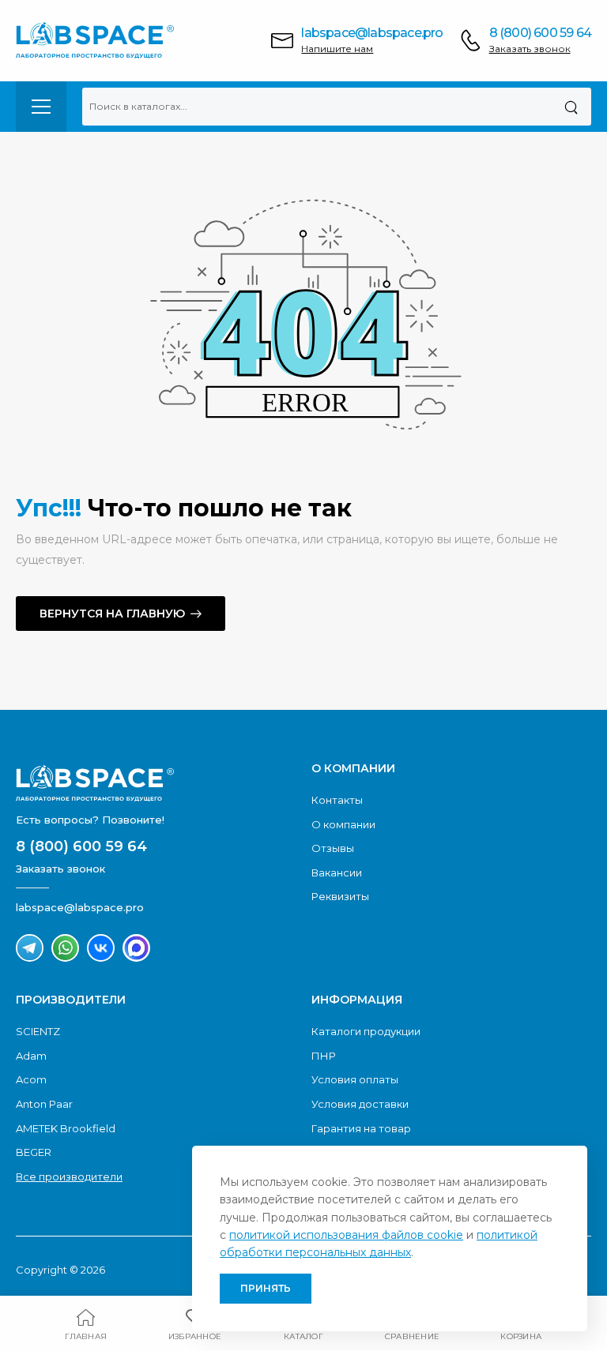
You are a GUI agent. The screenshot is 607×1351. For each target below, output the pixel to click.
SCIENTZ (38, 1031)
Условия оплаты (354, 1079)
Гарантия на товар (361, 1128)
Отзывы (332, 848)
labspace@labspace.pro (372, 32)
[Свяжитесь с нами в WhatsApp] (65, 948)
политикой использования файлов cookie (346, 1235)
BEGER (33, 1152)
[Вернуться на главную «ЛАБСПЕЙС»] (156, 783)
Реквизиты (340, 896)
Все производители (69, 1176)
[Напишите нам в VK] (101, 948)
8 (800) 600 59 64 (540, 32)
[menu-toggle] (41, 106)
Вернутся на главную (112, 613)
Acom (31, 1079)
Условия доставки (360, 1104)
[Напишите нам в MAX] (136, 948)
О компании (343, 824)
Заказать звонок (530, 48)
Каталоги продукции (365, 1031)
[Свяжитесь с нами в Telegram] (29, 948)
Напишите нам (337, 48)
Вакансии (336, 872)
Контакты (337, 800)
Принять (265, 1288)
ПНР (323, 1055)
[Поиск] (571, 107)
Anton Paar (44, 1104)
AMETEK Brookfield (65, 1128)
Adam (31, 1055)
